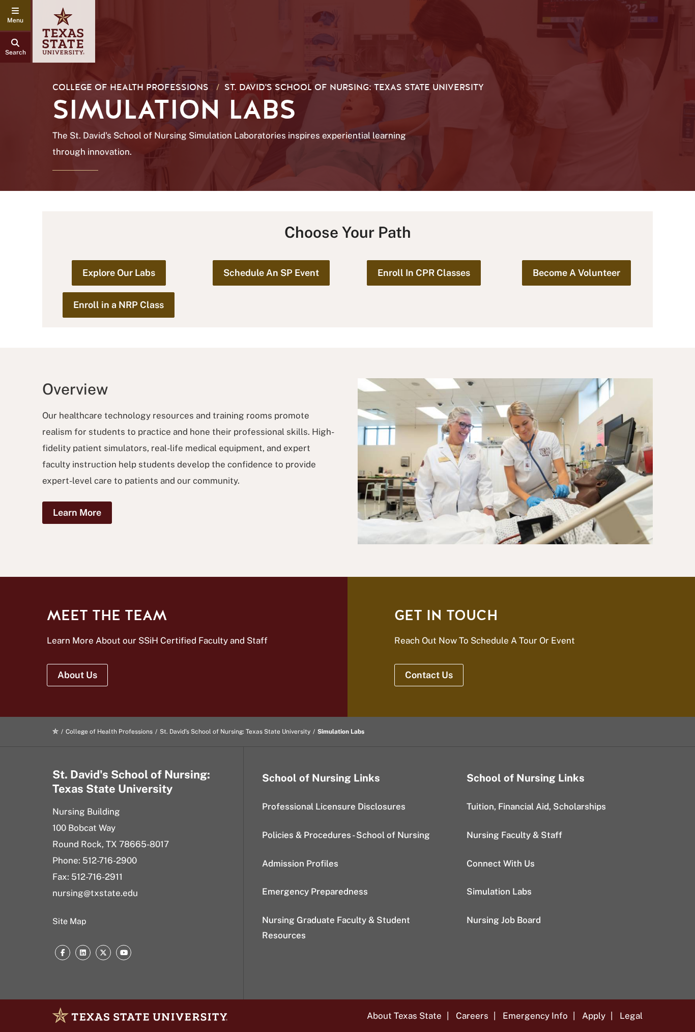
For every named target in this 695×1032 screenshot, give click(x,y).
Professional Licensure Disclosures (334, 806)
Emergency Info (535, 1016)
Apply (593, 1016)
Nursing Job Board (504, 920)
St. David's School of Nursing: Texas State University (354, 87)
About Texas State (404, 1016)
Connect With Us (501, 863)
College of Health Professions (130, 87)
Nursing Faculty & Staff (514, 835)
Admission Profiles (300, 863)
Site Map (69, 921)
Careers (472, 1016)
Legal (631, 1016)
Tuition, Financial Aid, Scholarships (536, 806)
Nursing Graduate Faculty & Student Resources (336, 928)
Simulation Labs (499, 891)
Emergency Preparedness (315, 891)
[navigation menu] (15, 15)
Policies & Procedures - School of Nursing (346, 835)
